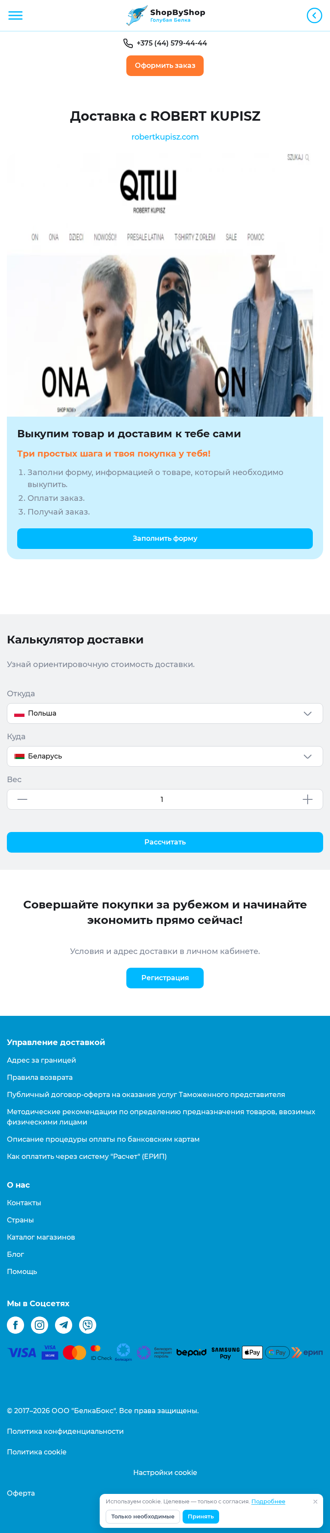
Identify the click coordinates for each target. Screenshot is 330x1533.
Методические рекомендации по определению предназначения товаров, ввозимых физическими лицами (161, 1117)
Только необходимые (142, 1516)
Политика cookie (37, 1452)
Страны (20, 1220)
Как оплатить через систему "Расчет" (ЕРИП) (87, 1156)
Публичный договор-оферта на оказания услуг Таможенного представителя (146, 1095)
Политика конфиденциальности (65, 1431)
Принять (201, 1516)
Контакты (24, 1203)
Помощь (22, 1272)
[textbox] (165, 713)
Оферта (21, 1493)
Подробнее (268, 1501)
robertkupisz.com (165, 137)
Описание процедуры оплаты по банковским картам (103, 1139)
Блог (15, 1254)
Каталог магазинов (41, 1237)
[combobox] (165, 713)
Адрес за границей (41, 1060)
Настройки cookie (165, 1473)
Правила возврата (40, 1077)
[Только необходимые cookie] (315, 1501)
